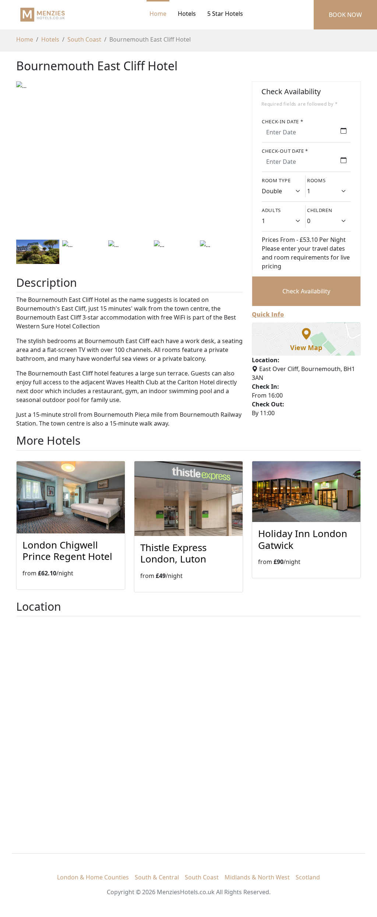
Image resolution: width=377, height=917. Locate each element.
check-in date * (282, 121)
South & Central (157, 877)
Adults (271, 210)
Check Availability (306, 291)
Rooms (316, 180)
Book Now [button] (345, 15)
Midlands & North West (257, 877)
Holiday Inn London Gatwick (302, 539)
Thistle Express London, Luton (173, 553)
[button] (306, 339)
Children (319, 210)
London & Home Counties (93, 877)
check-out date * (285, 151)
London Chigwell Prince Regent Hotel (67, 550)
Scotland (308, 877)
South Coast (84, 39)
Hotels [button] (187, 14)
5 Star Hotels (225, 14)
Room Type (276, 180)
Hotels (50, 39)
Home (157, 14)
